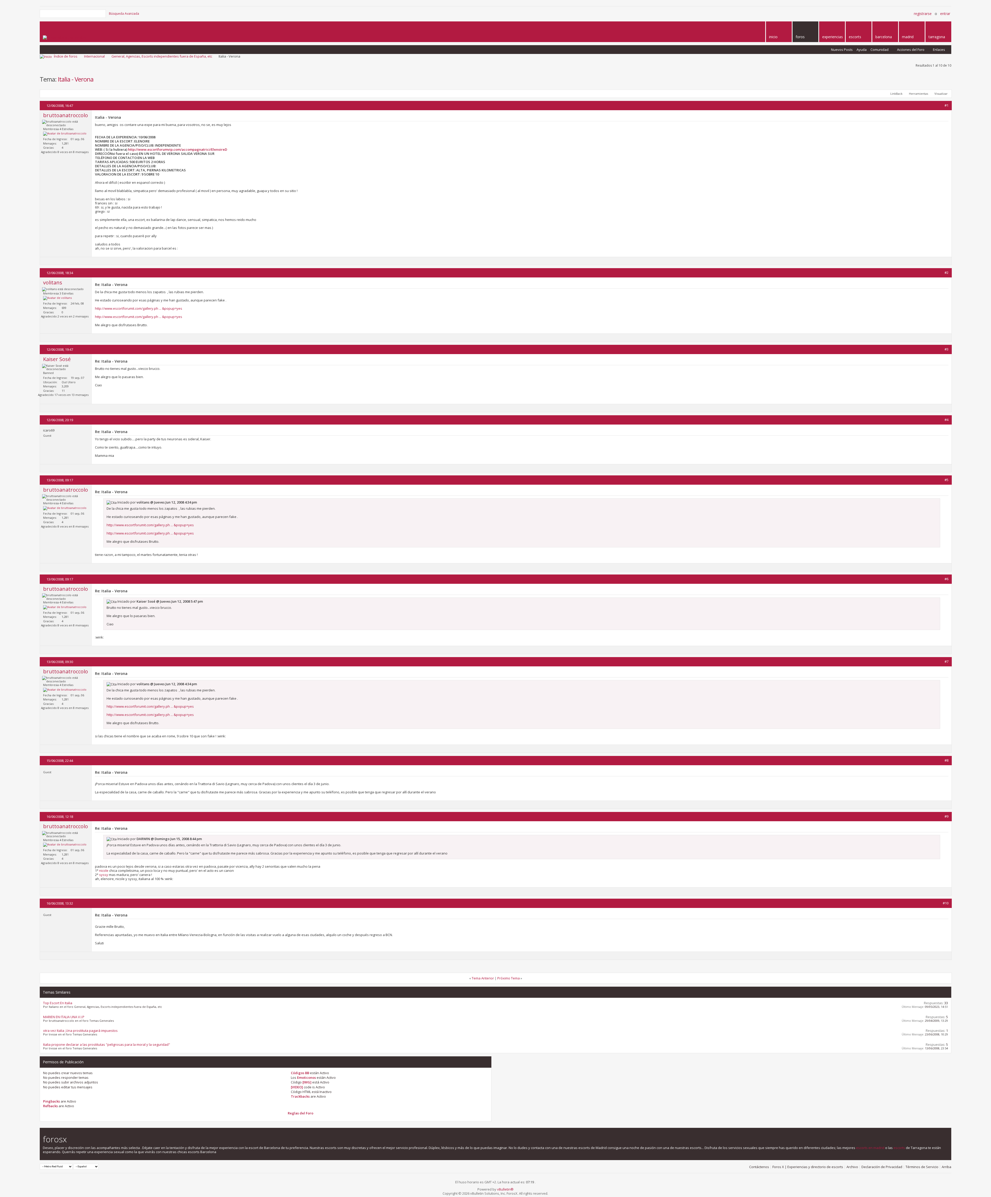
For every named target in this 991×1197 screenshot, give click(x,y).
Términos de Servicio (922, 1166)
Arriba (946, 1166)
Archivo (852, 1166)
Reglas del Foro (300, 1113)
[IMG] (306, 1082)
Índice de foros (65, 56)
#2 (946, 272)
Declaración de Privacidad (881, 1166)
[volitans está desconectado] (57, 298)
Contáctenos (759, 1166)
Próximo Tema (508, 978)
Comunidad (879, 49)
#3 (946, 349)
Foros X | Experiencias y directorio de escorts (807, 1166)
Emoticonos (306, 1077)
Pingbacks (51, 1101)
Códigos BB (300, 1073)
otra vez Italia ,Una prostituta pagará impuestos (80, 1030)
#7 (946, 661)
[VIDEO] (297, 1087)
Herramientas (918, 93)
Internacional (94, 56)
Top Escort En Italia (57, 1003)
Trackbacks (300, 1096)
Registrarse (923, 13)
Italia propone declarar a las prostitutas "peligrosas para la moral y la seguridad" (106, 1044)
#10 (945, 903)
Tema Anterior (483, 978)
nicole (103, 870)
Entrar (945, 13)
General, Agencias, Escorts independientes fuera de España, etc (161, 56)
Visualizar (941, 93)
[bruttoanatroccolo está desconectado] (64, 134)
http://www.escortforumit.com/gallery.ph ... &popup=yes (138, 308)
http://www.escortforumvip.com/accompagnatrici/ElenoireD (177, 149)
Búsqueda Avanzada (124, 13)
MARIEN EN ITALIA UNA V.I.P (63, 1017)
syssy (103, 874)
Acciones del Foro (910, 49)
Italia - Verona (75, 79)
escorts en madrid (870, 1147)
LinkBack (896, 93)
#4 (946, 419)
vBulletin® (505, 1189)
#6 (946, 579)
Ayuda (862, 49)
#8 (946, 760)
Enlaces (939, 49)
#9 (946, 816)
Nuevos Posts (842, 49)
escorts (899, 1147)
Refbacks (50, 1106)
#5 (946, 479)
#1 (946, 105)
